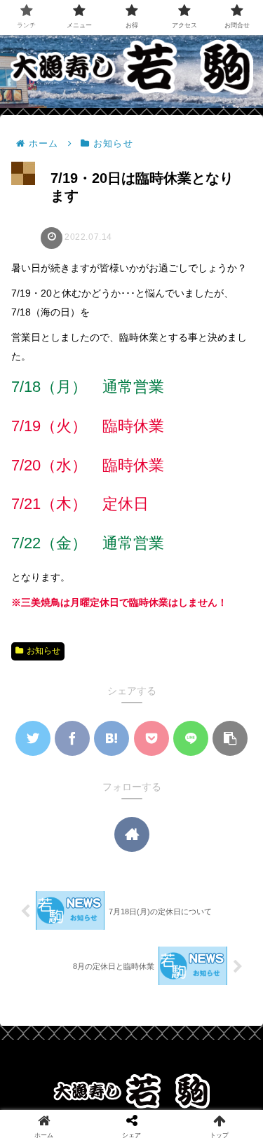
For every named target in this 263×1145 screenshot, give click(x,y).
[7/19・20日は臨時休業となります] (111, 738)
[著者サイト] (131, 834)
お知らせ (43, 651)
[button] (230, 738)
